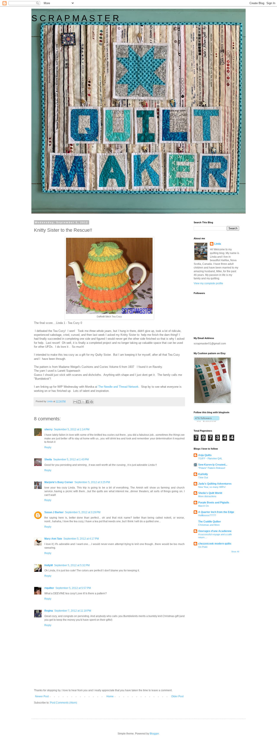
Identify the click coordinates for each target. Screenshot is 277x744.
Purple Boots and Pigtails (213, 502)
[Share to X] (83, 402)
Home (110, 696)
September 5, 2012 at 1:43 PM (71, 459)
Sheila (48, 459)
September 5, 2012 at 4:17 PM (81, 538)
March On (203, 506)
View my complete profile (208, 283)
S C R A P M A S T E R (75, 18)
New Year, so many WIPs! (211, 487)
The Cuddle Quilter (209, 521)
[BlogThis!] (79, 402)
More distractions (207, 496)
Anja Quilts (205, 455)
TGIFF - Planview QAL (210, 458)
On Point (202, 547)
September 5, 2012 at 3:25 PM (92, 482)
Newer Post (42, 696)
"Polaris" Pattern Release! (211, 468)
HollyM (48, 565)
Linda (217, 243)
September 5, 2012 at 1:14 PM (71, 429)
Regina (48, 610)
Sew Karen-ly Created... (212, 464)
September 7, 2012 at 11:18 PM (72, 610)
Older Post (177, 696)
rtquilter (49, 588)
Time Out (203, 477)
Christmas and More (209, 525)
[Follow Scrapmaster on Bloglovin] (206, 421)
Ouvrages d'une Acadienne (215, 531)
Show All (235, 552)
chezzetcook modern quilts (214, 543)
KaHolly (203, 474)
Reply (47, 447)
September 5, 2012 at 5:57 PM (73, 588)
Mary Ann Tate (53, 538)
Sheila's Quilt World (210, 493)
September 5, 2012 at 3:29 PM (82, 512)
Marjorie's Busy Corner (58, 482)
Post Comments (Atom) (63, 702)
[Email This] (75, 402)
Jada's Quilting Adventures (215, 483)
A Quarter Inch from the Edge (216, 512)
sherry (48, 429)
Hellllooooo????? (207, 515)
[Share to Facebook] (87, 402)
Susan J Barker (54, 512)
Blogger (154, 733)
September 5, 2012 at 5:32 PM (72, 565)
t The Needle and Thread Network (117, 386)
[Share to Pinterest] (91, 402)
